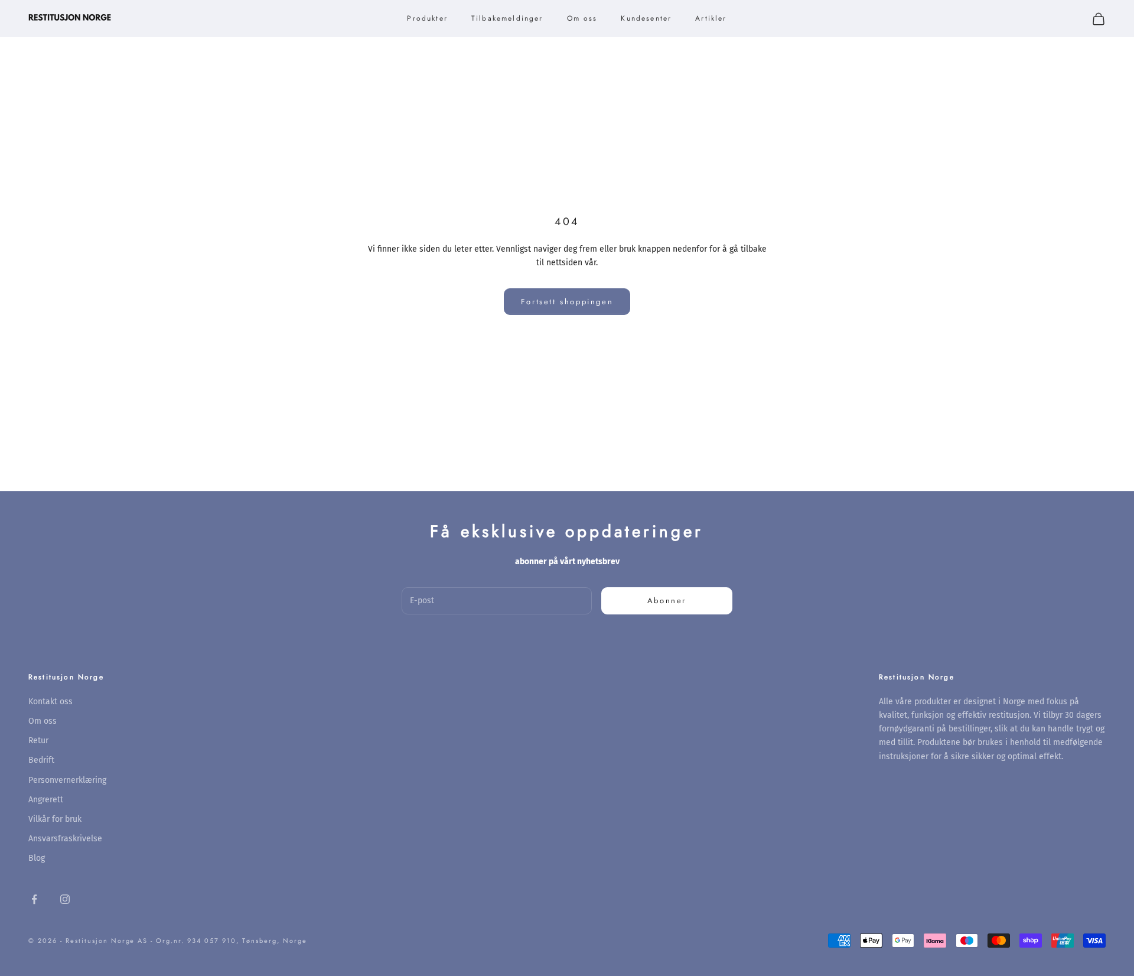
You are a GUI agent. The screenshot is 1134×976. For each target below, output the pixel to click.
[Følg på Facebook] (34, 899)
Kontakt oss (50, 702)
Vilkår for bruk (55, 819)
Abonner (666, 600)
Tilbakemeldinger (507, 18)
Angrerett (45, 800)
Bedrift (41, 760)
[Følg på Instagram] (65, 899)
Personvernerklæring (67, 780)
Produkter (427, 18)
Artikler (710, 18)
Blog (36, 858)
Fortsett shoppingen (567, 301)
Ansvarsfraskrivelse (65, 839)
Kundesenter (646, 18)
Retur (38, 741)
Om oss (582, 18)
